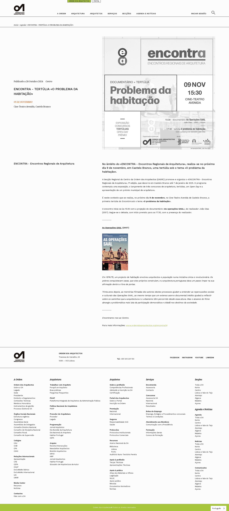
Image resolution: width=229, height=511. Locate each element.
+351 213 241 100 (127, 359)
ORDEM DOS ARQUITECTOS (79, 1)
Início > (17, 25)
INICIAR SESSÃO (198, 13)
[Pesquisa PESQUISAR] (213, 14)
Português (216, 508)
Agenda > (24, 25)
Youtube (199, 358)
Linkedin (210, 358)
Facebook (174, 358)
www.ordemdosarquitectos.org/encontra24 (146, 325)
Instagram (187, 358)
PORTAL (96, 1)
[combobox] (218, 508)
